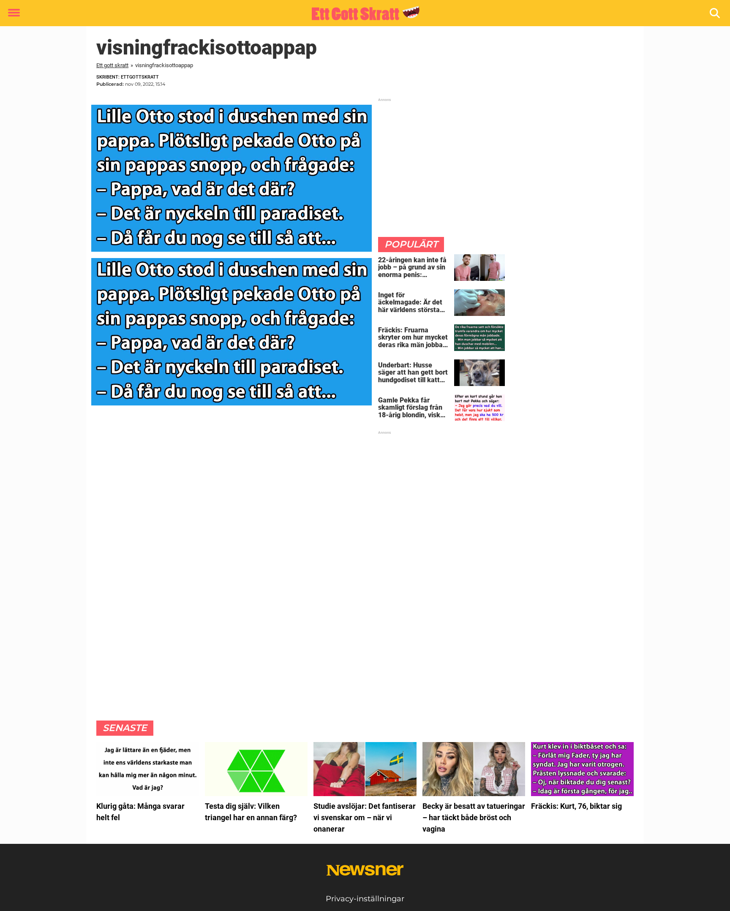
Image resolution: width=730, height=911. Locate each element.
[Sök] (715, 13)
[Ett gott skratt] (362, 13)
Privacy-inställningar (365, 898)
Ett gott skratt (112, 65)
